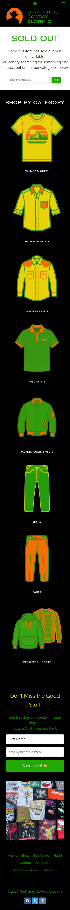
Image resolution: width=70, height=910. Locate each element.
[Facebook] (27, 900)
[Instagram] (42, 900)
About (57, 855)
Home (12, 855)
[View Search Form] (8, 3)
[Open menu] (35, 3)
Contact (26, 863)
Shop (25, 855)
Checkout (50, 870)
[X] (35, 900)
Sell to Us (43, 863)
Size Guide (41, 855)
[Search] (56, 80)
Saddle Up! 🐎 (35, 765)
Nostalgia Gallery (25, 870)
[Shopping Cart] (63, 3)
